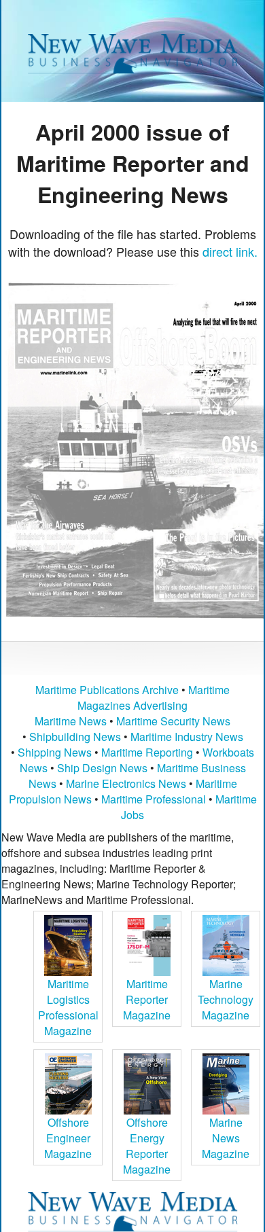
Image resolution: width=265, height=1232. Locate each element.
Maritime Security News (173, 721)
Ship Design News (103, 768)
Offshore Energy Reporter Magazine (147, 1146)
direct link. (230, 251)
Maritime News (71, 721)
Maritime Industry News (186, 736)
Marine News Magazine (225, 1138)
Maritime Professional (153, 799)
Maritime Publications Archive (107, 689)
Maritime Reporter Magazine (147, 999)
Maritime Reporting (147, 752)
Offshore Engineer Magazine (68, 1138)
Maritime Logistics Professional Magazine (68, 1007)
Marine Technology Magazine (225, 999)
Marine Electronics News (126, 783)
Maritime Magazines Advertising (153, 697)
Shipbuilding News (75, 736)
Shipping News (55, 752)
